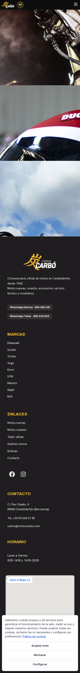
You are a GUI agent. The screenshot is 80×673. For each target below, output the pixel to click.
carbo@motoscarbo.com (23, 526)
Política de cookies (34, 636)
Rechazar (40, 655)
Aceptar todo (40, 645)
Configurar (40, 664)
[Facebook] (12, 474)
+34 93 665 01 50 (24, 518)
